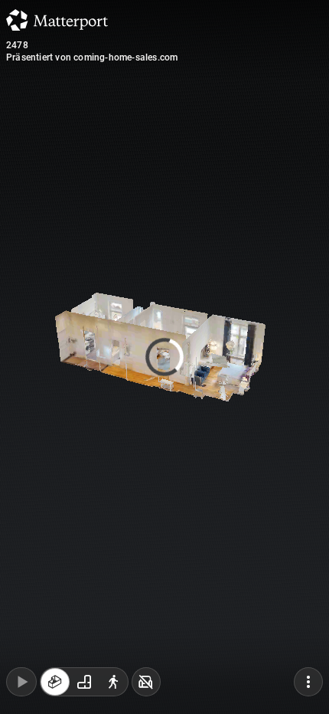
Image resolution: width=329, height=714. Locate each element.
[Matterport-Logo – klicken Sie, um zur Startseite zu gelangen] (57, 20)
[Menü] (308, 681)
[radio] (55, 682)
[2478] (164, 357)
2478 (17, 45)
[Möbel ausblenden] (146, 681)
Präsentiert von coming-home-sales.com (92, 57)
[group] (84, 681)
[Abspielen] (21, 682)
